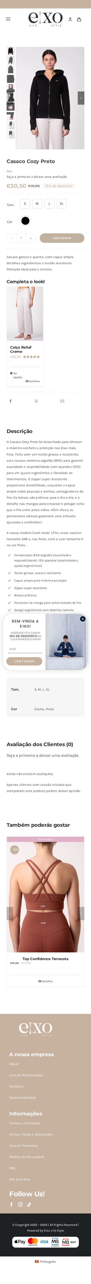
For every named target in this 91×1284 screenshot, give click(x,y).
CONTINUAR (24, 661)
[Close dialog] (82, 619)
